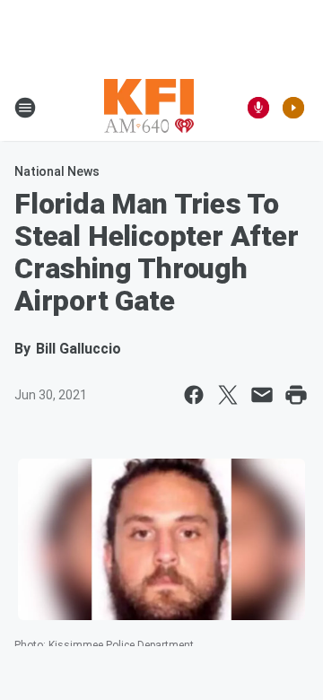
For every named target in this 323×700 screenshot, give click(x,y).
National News (57, 171)
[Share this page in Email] (262, 394)
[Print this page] (296, 394)
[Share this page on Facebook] (193, 394)
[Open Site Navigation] (25, 107)
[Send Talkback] (258, 107)
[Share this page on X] (227, 394)
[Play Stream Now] (293, 107)
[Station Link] (149, 107)
